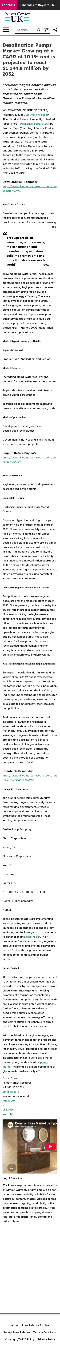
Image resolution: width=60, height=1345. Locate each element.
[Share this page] (55, 30)
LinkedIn (8, 1109)
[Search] (39, 29)
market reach (31, 936)
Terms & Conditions (44, 1332)
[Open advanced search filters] (46, 29)
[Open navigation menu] (6, 30)
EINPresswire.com (36, 114)
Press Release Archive (35, 1325)
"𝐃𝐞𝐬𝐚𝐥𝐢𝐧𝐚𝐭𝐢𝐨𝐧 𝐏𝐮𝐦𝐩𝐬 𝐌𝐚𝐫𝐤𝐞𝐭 (34, 123)
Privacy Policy (46, 1339)
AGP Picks (8, 5)
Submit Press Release (17, 1332)
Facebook (9, 1100)
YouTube (8, 1114)
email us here (11, 1091)
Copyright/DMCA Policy (19, 1339)
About (15, 1325)
